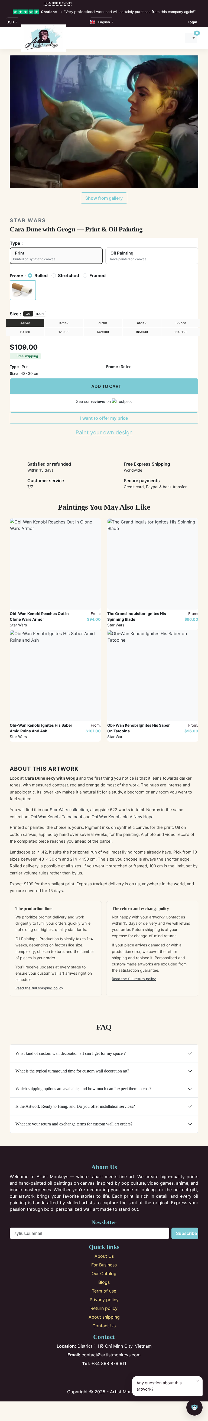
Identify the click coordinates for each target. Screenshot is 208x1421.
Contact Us (104, 1325)
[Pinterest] (104, 1377)
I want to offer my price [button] (104, 418)
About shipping (104, 1317)
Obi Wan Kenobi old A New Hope (123, 816)
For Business (104, 1265)
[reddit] (35, 3)
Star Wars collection (69, 809)
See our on (94, 401)
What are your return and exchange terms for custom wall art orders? (73, 1124)
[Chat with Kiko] (194, 1407)
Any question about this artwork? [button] (167, 1385)
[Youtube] (113, 1377)
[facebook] (12, 3)
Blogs (104, 1282)
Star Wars (28, 220)
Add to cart (106, 386)
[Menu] (13, 38)
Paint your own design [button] (104, 432)
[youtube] (29, 3)
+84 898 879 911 (58, 3)
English (103, 22)
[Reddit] (122, 1377)
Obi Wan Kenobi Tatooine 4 (56, 816)
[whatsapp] (41, 3)
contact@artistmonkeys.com (104, 1354)
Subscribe (186, 1233)
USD (10, 22)
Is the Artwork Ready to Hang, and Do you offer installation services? (75, 1106)
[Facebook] (86, 1377)
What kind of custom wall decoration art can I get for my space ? (70, 1053)
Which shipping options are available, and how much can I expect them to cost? (83, 1088)
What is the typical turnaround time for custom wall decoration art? (72, 1071)
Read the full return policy (134, 979)
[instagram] (18, 3)
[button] (23, 290)
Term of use (104, 1291)
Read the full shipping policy (39, 988)
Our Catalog (104, 1273)
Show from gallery (104, 198)
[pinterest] (23, 3)
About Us (104, 1256)
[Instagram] (95, 1377)
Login (192, 22)
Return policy (104, 1308)
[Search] (176, 38)
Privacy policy (104, 1299)
